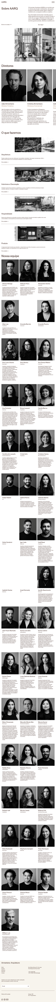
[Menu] (53, 2)
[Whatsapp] (2, 999)
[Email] (7, 999)
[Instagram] (4, 999)
